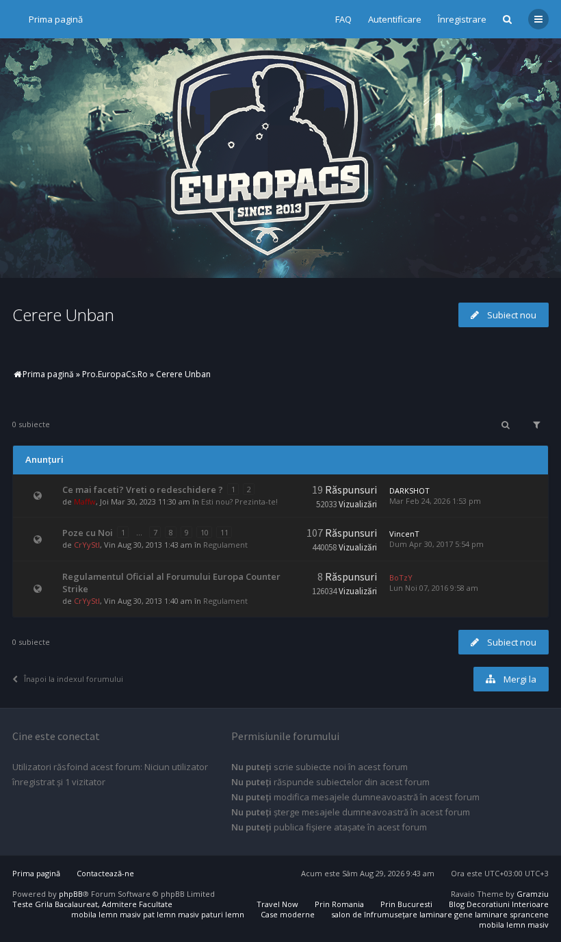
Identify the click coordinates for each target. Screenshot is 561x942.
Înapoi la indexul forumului (73, 679)
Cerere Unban (63, 314)
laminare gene (446, 914)
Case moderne (288, 914)
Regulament (225, 544)
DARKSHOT (409, 490)
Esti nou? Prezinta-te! (239, 501)
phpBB (71, 894)
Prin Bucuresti (406, 904)
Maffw (85, 501)
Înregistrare (462, 19)
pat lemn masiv (171, 914)
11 (224, 532)
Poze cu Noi (87, 532)
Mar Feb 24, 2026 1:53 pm (435, 501)
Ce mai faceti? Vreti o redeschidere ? (142, 489)
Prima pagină (56, 19)
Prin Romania (339, 904)
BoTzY (401, 577)
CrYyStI (87, 544)
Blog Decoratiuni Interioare (499, 904)
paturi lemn (222, 914)
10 (204, 532)
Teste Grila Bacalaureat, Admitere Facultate (92, 904)
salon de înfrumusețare (374, 914)
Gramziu (533, 894)
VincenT (404, 534)
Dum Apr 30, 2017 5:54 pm (436, 544)
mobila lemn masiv (106, 914)
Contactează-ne (105, 873)
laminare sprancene (512, 914)
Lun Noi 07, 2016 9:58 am (433, 588)
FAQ (343, 19)
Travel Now (277, 904)
